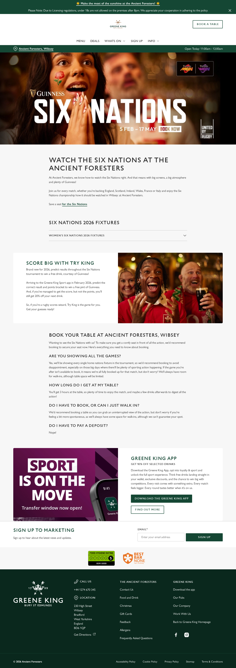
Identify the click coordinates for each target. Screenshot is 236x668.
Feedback (125, 622)
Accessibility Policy (125, 661)
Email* (143, 529)
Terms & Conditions (212, 661)
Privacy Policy (172, 661)
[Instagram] (186, 635)
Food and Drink (129, 597)
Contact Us (126, 589)
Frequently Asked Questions (136, 638)
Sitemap (190, 661)
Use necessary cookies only (205, 21)
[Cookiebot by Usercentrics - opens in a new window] (24, 41)
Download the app (184, 589)
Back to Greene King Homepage (192, 622)
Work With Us (182, 614)
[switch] (106, 41)
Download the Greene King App (161, 498)
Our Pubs (178, 597)
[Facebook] (176, 635)
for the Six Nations (74, 204)
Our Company (181, 605)
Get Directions (82, 634)
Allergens (125, 630)
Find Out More (147, 509)
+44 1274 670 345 (85, 589)
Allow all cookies (205, 9)
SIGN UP (204, 537)
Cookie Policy (150, 661)
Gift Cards (126, 614)
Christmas (126, 605)
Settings (189, 41)
